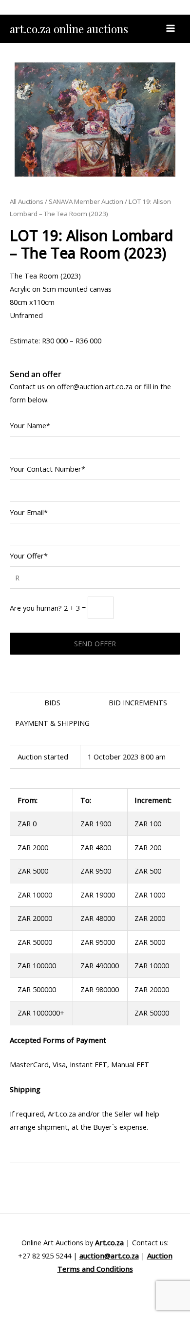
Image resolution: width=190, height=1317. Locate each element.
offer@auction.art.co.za (95, 386)
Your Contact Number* (47, 469)
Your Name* (30, 425)
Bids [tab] (52, 702)
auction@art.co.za (109, 1255)
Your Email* (29, 512)
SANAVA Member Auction (86, 201)
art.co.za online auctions (69, 28)
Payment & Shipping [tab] (52, 723)
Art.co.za (109, 1242)
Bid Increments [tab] (138, 702)
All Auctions (26, 201)
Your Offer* (29, 555)
